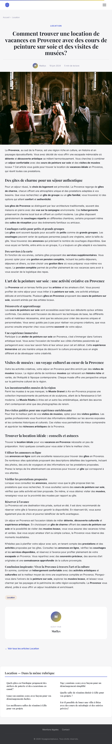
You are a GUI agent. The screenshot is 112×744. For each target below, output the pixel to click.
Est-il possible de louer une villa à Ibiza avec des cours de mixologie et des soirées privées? (81, 705)
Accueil (6, 17)
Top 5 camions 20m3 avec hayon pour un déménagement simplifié (80, 684)
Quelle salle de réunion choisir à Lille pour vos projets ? (82, 694)
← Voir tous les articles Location (22, 648)
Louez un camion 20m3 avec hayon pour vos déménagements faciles (29, 697)
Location (16, 17)
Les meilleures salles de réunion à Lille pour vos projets (27, 707)
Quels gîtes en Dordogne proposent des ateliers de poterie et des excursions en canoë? (27, 686)
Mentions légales (50, 729)
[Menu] (104, 5)
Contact (66, 729)
